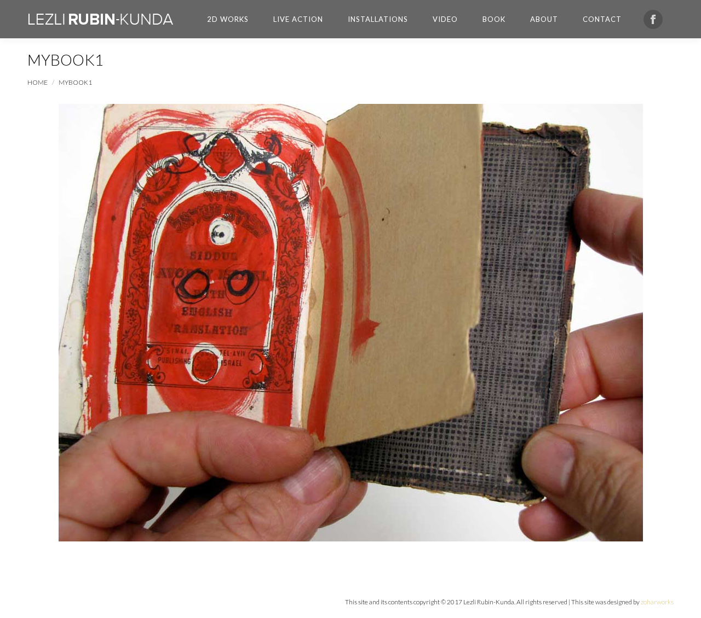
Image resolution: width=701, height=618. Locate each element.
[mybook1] (351, 322)
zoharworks (657, 602)
